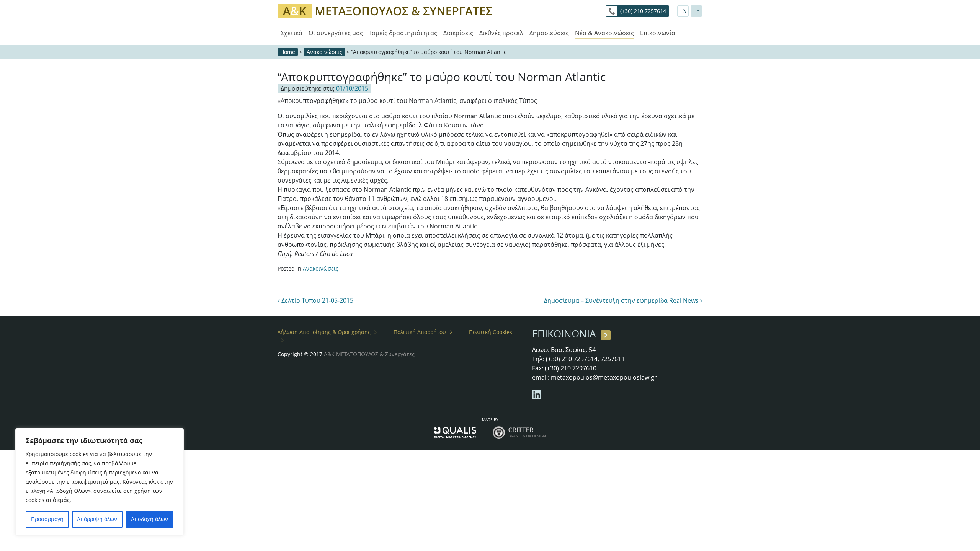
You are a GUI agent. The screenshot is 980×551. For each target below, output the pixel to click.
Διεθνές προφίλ (501, 33)
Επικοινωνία (657, 33)
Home (287, 51)
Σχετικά (291, 33)
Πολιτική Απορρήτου (420, 332)
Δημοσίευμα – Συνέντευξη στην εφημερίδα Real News (622, 300)
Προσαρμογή (47, 519)
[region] (99, 482)
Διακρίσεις (458, 33)
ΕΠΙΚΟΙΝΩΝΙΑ (564, 334)
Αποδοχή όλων (149, 519)
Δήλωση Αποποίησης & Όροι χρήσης (324, 332)
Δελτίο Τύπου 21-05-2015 (316, 300)
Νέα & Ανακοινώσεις (604, 33)
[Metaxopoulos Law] (387, 10)
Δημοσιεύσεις (549, 33)
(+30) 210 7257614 (643, 11)
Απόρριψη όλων (97, 519)
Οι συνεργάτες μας (336, 33)
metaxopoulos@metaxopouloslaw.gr (604, 377)
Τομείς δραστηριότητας (403, 33)
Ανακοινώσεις (324, 51)
